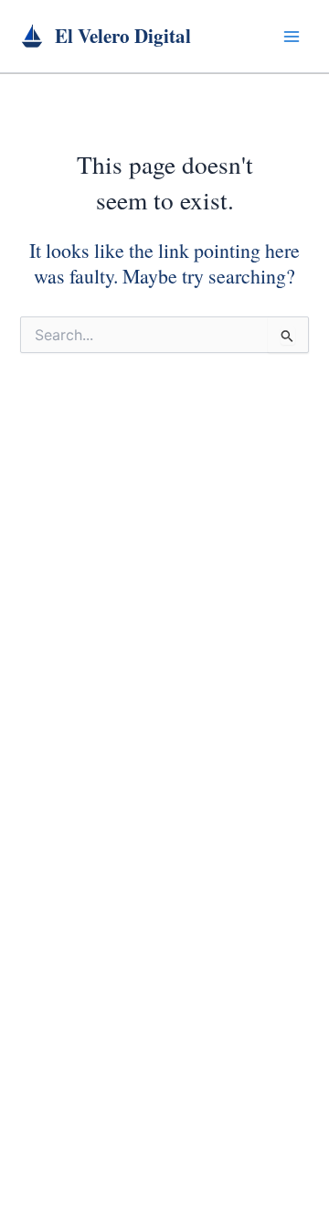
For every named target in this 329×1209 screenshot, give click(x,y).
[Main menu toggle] (291, 36)
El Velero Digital (123, 36)
